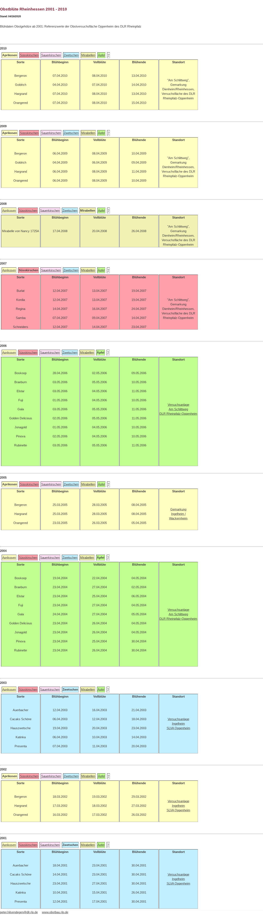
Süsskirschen (29, 55)
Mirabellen (88, 55)
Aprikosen (9, 210)
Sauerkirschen (51, 55)
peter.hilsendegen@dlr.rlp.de (19, 912)
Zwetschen (71, 55)
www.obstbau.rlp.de (55, 912)
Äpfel (101, 55)
